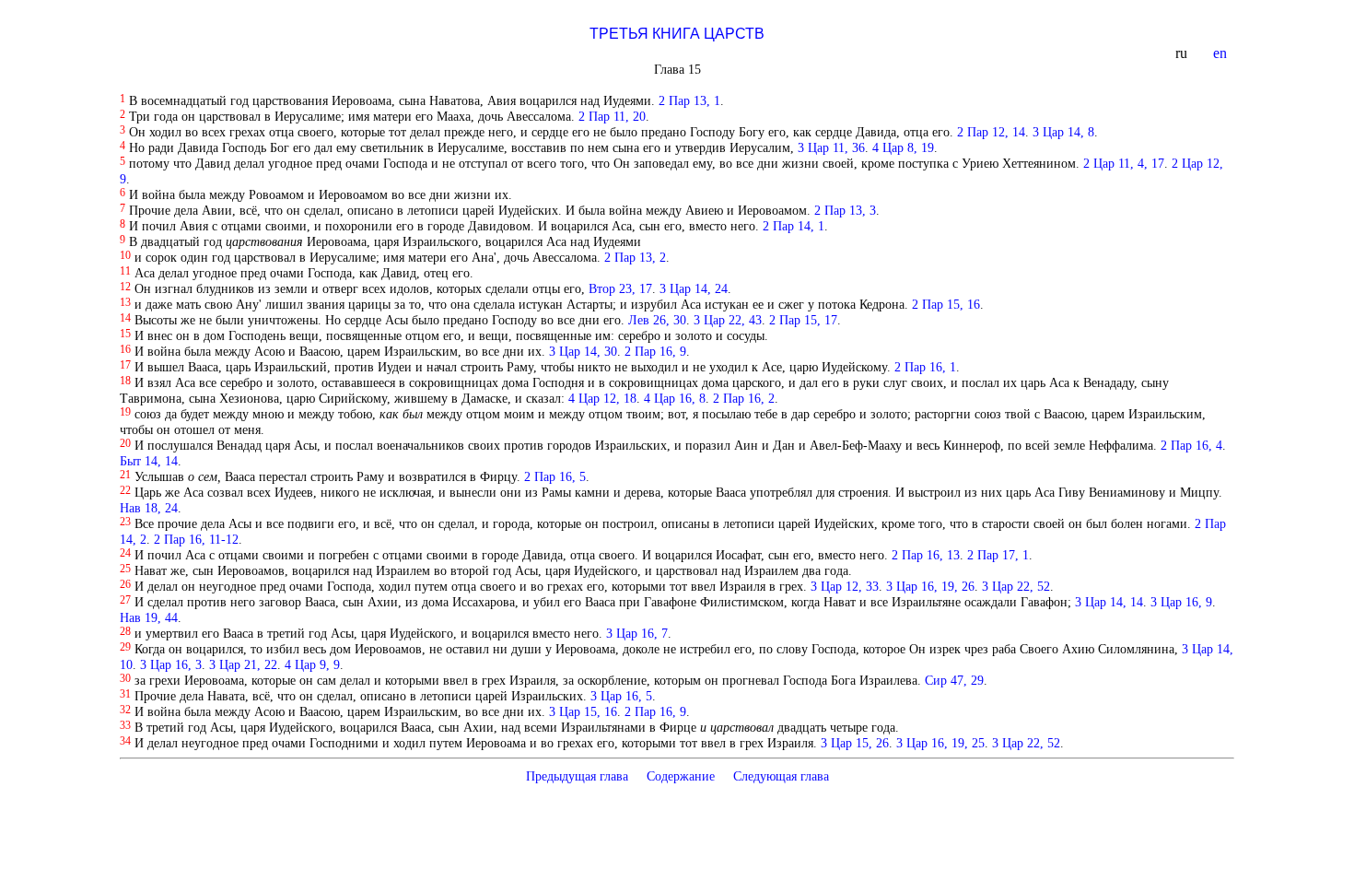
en (1222, 53)
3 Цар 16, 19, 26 (930, 586)
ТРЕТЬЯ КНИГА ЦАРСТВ (677, 33)
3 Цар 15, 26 (855, 742)
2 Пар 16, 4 (1191, 445)
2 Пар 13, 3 (845, 210)
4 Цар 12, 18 (602, 398)
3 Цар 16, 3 (171, 664)
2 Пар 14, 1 (793, 225)
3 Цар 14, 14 (1109, 601)
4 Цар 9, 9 (312, 664)
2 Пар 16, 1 (925, 366)
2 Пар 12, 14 (991, 131)
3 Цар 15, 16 (583, 711)
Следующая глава (781, 776)
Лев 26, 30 (657, 319)
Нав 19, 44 (149, 617)
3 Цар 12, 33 (845, 586)
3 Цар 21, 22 (243, 664)
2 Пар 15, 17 (803, 319)
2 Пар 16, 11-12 (196, 539)
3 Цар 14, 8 (1063, 131)
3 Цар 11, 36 (831, 147)
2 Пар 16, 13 (926, 554)
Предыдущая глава (577, 776)
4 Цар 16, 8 (675, 398)
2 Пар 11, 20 (612, 116)
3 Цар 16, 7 (637, 633)
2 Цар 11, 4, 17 (1123, 163)
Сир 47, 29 (954, 680)
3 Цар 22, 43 (728, 319)
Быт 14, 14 (149, 460)
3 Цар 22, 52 (1016, 586)
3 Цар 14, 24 (693, 288)
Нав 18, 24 (149, 507)
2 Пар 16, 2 (744, 398)
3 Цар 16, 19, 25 (940, 742)
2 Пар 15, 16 (946, 304)
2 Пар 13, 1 (689, 100)
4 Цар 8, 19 (903, 147)
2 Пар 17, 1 (998, 554)
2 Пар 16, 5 (555, 476)
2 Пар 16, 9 (655, 351)
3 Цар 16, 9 (1181, 601)
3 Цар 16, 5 (621, 695)
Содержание (680, 776)
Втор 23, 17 (620, 288)
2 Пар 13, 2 (635, 257)
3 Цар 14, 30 (583, 351)
